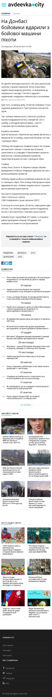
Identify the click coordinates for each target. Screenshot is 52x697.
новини (5, 13)
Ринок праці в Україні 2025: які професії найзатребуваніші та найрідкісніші (23, 397)
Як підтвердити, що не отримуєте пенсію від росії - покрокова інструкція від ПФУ (28, 387)
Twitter (8, 673)
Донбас (16, 13)
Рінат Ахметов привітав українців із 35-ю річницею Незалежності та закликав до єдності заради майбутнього (28, 279)
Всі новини (26, 405)
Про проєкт (8, 645)
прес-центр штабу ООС (14, 99)
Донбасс (22, 253)
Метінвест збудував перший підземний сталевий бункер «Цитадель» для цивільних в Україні (28, 337)
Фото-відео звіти (11, 522)
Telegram (38, 236)
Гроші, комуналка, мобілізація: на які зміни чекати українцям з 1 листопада (28, 367)
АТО (33, 253)
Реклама (7, 650)
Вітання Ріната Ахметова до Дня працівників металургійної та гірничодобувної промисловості (27, 327)
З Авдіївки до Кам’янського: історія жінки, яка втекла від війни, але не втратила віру (26, 377)
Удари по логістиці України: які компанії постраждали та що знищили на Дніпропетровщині (28, 290)
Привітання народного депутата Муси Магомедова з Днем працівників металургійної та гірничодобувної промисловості (29, 309)
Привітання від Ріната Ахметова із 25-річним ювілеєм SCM (26, 357)
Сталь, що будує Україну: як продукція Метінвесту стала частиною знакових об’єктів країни (28, 298)
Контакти (7, 655)
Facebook (9, 668)
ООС (20, 256)
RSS (7, 683)
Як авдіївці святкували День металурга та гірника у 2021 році (28, 320)
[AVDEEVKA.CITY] (26, 4)
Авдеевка (8, 253)
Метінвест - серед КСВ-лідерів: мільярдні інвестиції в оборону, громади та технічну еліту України (28, 347)
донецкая (8, 256)
